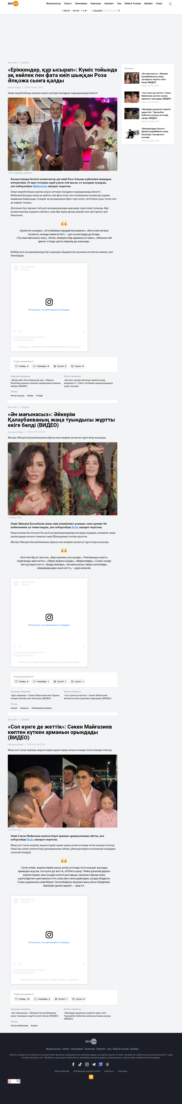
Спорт (159, 3)
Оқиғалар (96, 3)
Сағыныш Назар (15, 432)
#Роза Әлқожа (17, 396)
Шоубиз (148, 3)
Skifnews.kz (40, 186)
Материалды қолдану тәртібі (87, 1071)
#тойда (39, 396)
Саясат (68, 3)
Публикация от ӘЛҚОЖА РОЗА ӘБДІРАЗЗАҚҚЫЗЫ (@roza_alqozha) (49, 347)
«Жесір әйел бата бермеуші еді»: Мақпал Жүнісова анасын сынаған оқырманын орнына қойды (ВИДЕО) (36, 383)
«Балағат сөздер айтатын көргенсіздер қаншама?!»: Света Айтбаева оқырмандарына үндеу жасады (88, 383)
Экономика (81, 3)
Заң (119, 3)
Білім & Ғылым (133, 3)
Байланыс (109, 1071)
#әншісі (14, 708)
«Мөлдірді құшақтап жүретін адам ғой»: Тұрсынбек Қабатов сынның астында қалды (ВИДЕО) (87, 1015)
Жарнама (122, 1071)
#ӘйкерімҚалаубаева (41, 708)
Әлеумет (109, 3)
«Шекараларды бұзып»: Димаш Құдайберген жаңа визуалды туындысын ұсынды (154, 133)
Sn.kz (75, 527)
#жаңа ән (24, 708)
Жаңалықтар (53, 3)
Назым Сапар (14, 87)
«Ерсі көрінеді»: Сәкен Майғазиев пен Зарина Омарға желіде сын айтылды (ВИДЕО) (35, 697)
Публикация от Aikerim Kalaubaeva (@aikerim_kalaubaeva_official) (49, 662)
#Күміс (30, 396)
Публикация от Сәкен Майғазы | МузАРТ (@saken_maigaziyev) (49, 980)
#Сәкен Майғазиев (19, 1025)
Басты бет (12, 62)
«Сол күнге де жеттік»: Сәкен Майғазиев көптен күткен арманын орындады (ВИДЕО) (87, 697)
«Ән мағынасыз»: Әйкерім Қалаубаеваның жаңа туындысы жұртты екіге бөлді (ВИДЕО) (34, 1014)
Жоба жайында (62, 1071)
